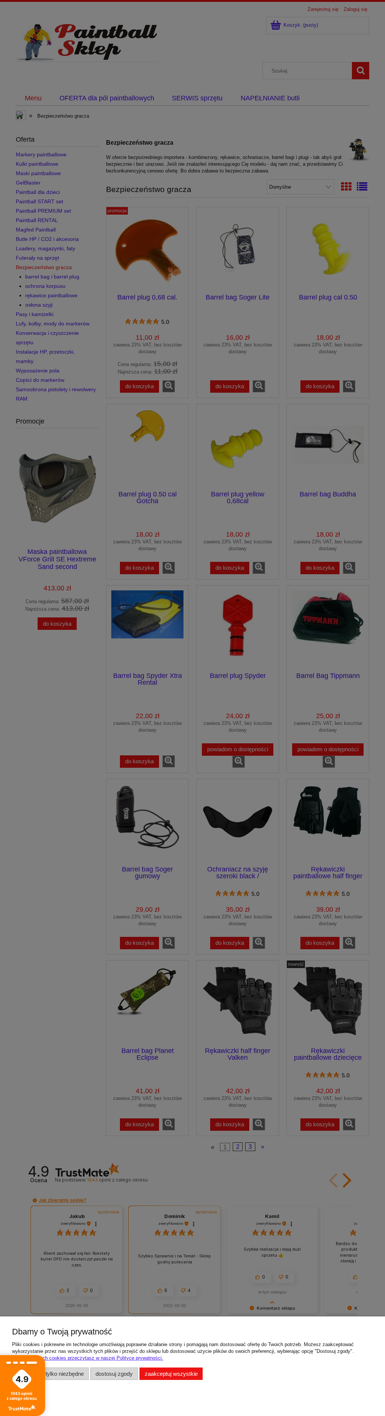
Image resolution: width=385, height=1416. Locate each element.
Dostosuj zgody (114, 1374)
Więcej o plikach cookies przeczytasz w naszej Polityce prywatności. (87, 1358)
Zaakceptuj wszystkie (171, 1374)
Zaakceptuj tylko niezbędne (50, 1374)
